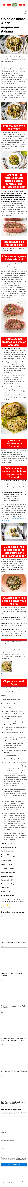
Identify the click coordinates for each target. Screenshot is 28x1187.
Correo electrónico (7, 1140)
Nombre (3, 1132)
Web (2, 1148)
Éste (2, 644)
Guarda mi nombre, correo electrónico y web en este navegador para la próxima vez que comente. (14, 1159)
